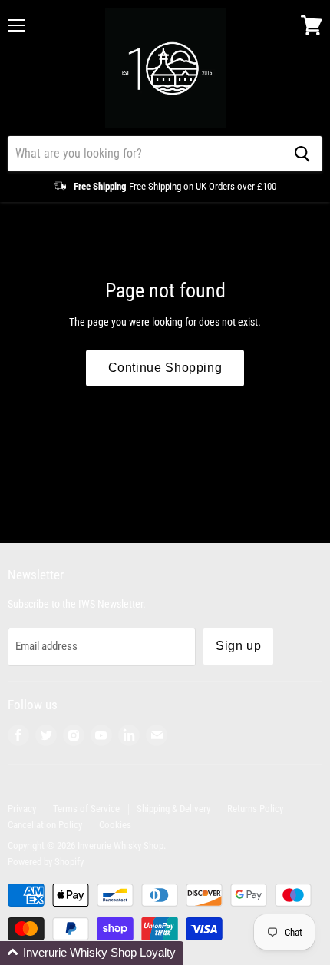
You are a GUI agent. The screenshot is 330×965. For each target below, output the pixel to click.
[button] (91, 953)
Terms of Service (86, 808)
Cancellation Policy (45, 825)
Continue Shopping (165, 367)
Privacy (22, 808)
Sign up (238, 645)
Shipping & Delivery (173, 808)
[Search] (302, 153)
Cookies (115, 825)
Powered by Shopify (46, 861)
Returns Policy (255, 808)
